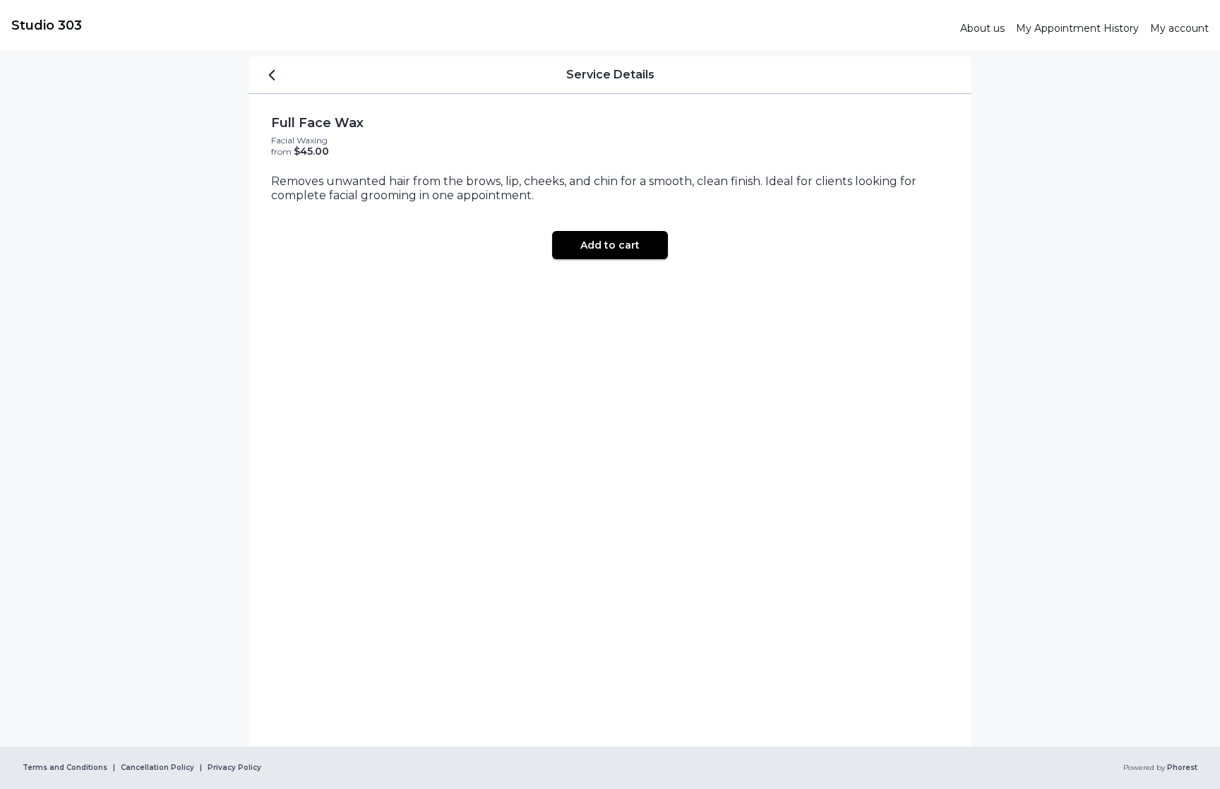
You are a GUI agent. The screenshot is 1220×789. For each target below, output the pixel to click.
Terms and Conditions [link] (65, 768)
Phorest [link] (1182, 768)
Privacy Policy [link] (234, 768)
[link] (480, 25)
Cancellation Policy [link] (157, 768)
